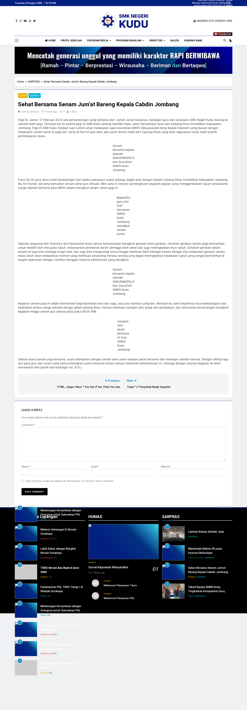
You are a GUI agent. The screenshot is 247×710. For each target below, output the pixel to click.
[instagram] (20, 21)
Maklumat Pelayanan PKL (119, 598)
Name (26, 466)
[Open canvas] (17, 41)
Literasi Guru (195, 558)
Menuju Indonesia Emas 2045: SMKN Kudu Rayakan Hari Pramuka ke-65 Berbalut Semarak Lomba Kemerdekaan (212, 3)
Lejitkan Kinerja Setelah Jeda (206, 531)
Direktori (155, 40)
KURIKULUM (46, 539)
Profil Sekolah (71, 40)
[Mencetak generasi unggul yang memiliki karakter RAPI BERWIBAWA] (123, 60)
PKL (49, 519)
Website (166, 466)
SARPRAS (34, 95)
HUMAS (23, 95)
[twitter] (34, 21)
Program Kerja (97, 40)
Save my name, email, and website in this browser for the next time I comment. (69, 481)
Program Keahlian (128, 40)
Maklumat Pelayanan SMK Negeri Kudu (214, 8)
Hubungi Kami (193, 40)
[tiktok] (30, 21)
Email (95, 466)
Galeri (174, 40)
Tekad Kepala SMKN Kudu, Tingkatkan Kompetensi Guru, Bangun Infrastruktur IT (206, 591)
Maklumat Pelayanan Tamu (120, 585)
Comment (28, 425)
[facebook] (16, 21)
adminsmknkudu (30, 111)
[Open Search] (224, 40)
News (43, 519)
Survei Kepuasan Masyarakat (108, 567)
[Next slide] (230, 3)
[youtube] (25, 21)
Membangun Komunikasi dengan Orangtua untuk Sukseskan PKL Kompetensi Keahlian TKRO (60, 514)
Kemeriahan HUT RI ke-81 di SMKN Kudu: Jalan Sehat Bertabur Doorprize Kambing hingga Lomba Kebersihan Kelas (213, 5)
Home (52, 40)
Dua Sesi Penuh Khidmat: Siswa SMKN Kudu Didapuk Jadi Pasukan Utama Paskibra (213, 11)
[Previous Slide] (221, 506)
